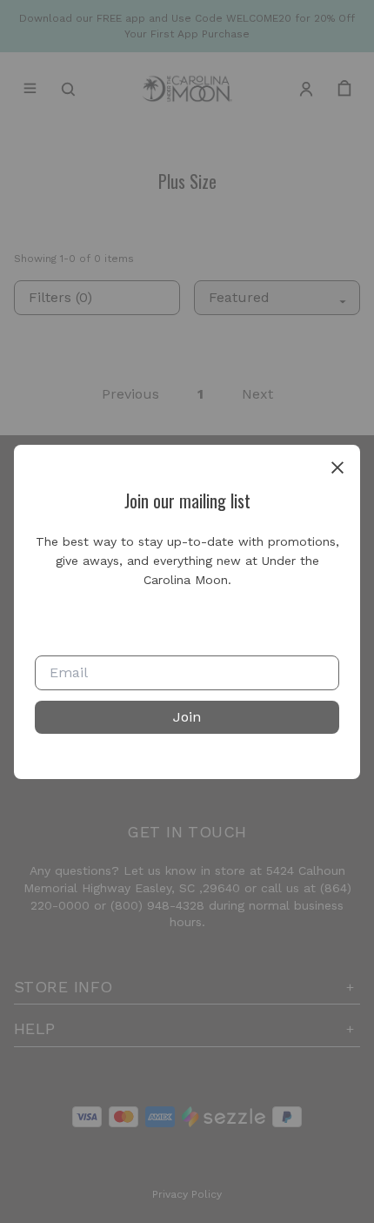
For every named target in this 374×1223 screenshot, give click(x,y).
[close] (337, 467)
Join (187, 717)
